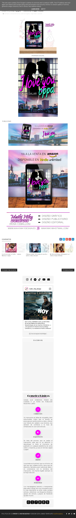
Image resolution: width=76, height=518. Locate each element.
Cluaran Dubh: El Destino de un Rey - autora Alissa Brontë (37, 254)
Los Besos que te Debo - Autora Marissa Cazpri (11, 254)
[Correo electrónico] (48, 279)
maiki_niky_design (35, 289)
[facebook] (66, 514)
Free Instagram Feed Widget (38, 333)
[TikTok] (39, 279)
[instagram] (72, 514)
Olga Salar (33, 13)
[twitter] (69, 514)
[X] (35, 279)
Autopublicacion (15, 13)
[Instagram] (27, 279)
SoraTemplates (58, 514)
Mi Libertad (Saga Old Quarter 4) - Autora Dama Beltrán (60, 254)
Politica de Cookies (9, 514)
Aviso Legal (24, 514)
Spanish (39, 13)
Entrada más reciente (9, 270)
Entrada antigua (68, 270)
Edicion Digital (25, 13)
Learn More (35, 9)
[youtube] (74, 514)
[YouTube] (43, 279)
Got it (43, 9)
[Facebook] (31, 279)
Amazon (7, 13)
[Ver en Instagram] (50, 289)
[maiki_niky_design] (26, 289)
